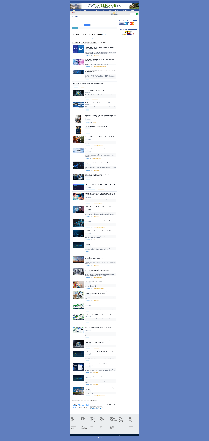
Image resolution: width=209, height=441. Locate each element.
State (80, 10)
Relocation (111, 430)
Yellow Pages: (131, 426)
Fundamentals (112, 427)
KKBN (101, 427)
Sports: (82, 420)
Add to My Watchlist (93, 38)
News (74, 1)
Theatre (101, 418)
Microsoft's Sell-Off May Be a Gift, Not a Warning (96, 90)
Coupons (130, 425)
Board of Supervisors (132, 421)
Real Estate (116, 1)
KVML (101, 425)
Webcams (110, 10)
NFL (81, 421)
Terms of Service (101, 437)
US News (85, 10)
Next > (96, 43)
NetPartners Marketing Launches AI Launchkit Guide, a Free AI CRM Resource (100, 185)
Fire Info (92, 426)
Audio (130, 417)
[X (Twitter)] (107, 406)
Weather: (82, 416)
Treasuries (101, 31)
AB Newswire (87, 122)
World (92, 10)
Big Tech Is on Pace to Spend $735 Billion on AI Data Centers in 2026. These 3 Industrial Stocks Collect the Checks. (99, 269)
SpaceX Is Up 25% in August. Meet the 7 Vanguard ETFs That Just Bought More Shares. (100, 231)
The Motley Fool (88, 55)
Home (86, 435)
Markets (75, 27)
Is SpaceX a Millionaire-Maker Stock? (94, 281)
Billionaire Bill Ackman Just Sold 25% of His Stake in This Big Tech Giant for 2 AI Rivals (100, 137)
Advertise (109, 435)
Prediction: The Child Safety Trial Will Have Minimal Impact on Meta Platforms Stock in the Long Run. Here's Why (100, 292)
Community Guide (93, 421)
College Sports (83, 427)
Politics (72, 423)
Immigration (94, 122)
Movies (101, 417)
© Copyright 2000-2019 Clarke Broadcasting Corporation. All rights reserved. (104, 439)
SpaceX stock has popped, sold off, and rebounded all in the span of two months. (100, 346)
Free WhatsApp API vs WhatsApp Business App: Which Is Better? (98, 328)
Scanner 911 (131, 418)
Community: (93, 416)
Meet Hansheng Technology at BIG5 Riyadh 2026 (96, 126)
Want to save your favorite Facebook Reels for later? (97, 102)
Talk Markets (87, 251)
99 (91, 43)
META (104, 34)
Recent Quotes (95, 24)
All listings (111, 417)
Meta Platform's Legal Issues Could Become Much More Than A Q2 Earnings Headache (100, 71)
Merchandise (121, 418)
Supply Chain (104, 66)
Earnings (100, 158)
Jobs (120, 417)
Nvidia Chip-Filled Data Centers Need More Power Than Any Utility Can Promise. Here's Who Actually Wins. (100, 257)
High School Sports (84, 428)
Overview (80, 31)
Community (88, 1)
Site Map (103, 435)
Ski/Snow (82, 419)
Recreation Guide (93, 423)
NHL (81, 425)
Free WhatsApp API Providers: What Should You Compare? (99, 304)
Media (132, 1)
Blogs (91, 420)
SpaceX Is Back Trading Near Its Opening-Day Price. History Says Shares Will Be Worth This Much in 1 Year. (100, 341)
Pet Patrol (92, 425)
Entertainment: (103, 416)
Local (74, 10)
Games (101, 420)
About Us (91, 435)
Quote (79, 39)
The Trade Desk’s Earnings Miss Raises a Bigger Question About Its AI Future (100, 149)
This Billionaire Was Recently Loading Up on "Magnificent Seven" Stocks (100, 163)
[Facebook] (110, 406)
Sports (80, 1)
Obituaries (117, 10)
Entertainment (98, 1)
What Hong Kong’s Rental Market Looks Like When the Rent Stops (88, 83)
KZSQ (101, 426)
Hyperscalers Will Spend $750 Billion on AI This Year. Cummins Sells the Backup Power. (99, 60)
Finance (111, 428)
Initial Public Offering (101, 288)
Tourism (132, 10)
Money (97, 10)
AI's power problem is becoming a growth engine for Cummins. (97, 64)
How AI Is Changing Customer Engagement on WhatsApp (98, 375)
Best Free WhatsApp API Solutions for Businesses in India (98, 314)
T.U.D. (130, 422)
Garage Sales (121, 423)
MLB (81, 422)
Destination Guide (93, 422)
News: (72, 416)
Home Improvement (113, 429)
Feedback (97, 435)
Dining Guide (107, 1)
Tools (90, 27)
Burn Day (82, 417)
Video (130, 420)
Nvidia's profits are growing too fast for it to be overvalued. (96, 393)
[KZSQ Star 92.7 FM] (122, 34)
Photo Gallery (131, 423)
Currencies (89, 31)
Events (92, 417)
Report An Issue (121, 435)
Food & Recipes (102, 421)
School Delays (125, 10)
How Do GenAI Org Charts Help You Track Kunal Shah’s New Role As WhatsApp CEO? (99, 352)
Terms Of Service (99, 408)
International (95, 31)
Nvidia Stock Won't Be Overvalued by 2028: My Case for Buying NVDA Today (99, 388)
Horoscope (102, 419)
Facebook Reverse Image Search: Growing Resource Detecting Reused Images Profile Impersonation (99, 175)
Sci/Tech (72, 427)
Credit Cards (101, 145)
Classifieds (125, 1)
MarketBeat (87, 79)
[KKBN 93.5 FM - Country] (131, 34)
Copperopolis (112, 425)
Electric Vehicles (96, 288)
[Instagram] (115, 406)
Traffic (103, 10)
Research (105, 39)
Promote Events (121, 421)
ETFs (86, 27)
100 (93, 43)
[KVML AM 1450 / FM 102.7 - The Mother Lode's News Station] (128, 31)
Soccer (82, 426)
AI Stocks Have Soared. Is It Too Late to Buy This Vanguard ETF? (100, 220)
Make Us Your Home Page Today (125, 20)
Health (92, 419)
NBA (81, 424)
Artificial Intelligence (96, 55)
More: (130, 416)
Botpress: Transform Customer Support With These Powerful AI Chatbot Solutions (99, 364)
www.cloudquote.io (94, 405)
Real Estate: (112, 426)
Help (115, 435)
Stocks (80, 27)
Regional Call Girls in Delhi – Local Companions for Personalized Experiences (99, 243)
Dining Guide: (112, 416)
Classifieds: (121, 416)
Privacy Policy (92, 408)
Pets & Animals (121, 425)
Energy (101, 66)
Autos (120, 419)
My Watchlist (104, 24)
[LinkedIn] (112, 406)
